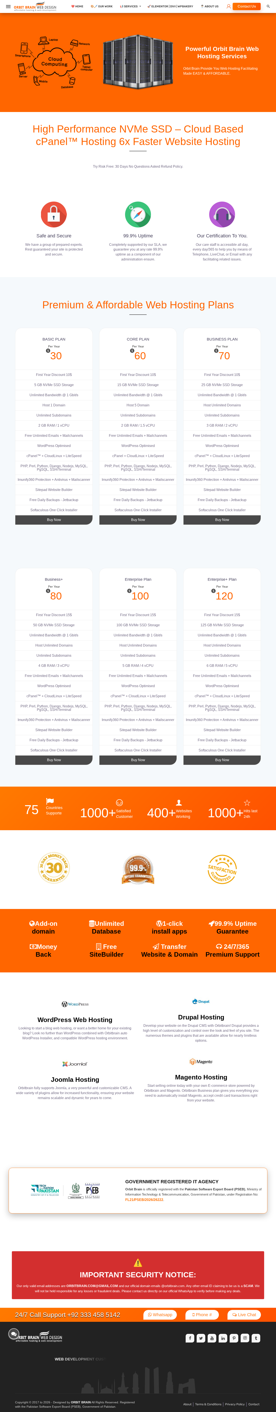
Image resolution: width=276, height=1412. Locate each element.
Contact (253, 1404)
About (187, 1404)
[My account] (229, 6)
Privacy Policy (235, 1404)
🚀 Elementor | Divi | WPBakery (170, 6)
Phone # (203, 1314)
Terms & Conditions (208, 1404)
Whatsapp (162, 1314)
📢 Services (129, 6)
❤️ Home (77, 6)
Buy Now (54, 520)
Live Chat (246, 1314)
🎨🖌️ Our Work (102, 6)
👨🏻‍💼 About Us (209, 6)
